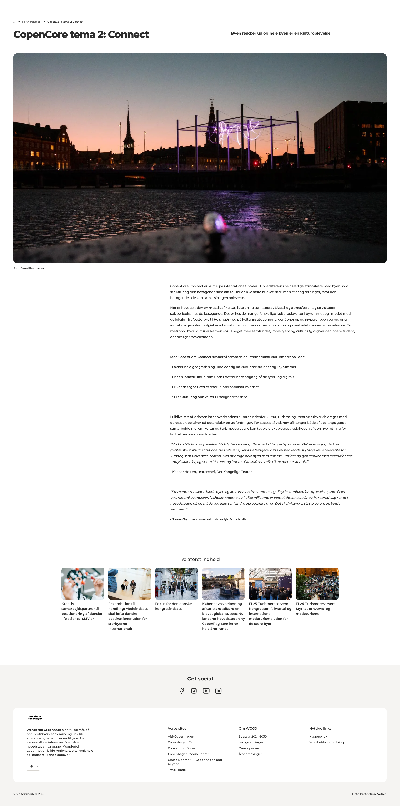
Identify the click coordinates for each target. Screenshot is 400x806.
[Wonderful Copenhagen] (35, 717)
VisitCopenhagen (181, 736)
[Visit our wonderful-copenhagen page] (218, 690)
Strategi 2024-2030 (253, 736)
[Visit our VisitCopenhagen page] (181, 690)
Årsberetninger (250, 754)
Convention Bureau (182, 748)
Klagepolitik (318, 736)
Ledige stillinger (251, 742)
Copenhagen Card (182, 742)
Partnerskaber (31, 21)
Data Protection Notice (369, 794)
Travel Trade (177, 770)
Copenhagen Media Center (188, 754)
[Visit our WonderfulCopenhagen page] (206, 690)
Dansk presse (249, 748)
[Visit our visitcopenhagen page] (194, 690)
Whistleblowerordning (326, 742)
